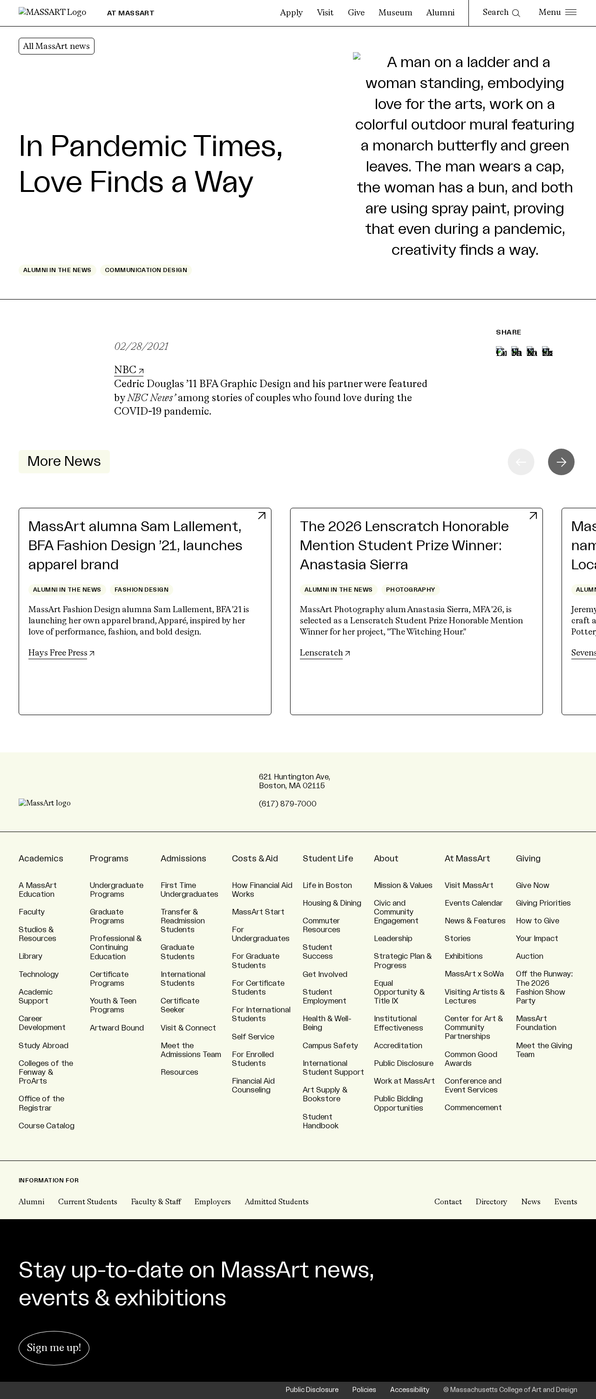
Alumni (440, 13)
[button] (561, 462)
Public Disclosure (403, 1063)
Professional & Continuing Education (116, 947)
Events (566, 1202)
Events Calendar (474, 903)
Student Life (328, 858)
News (531, 1202)
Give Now (532, 885)
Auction (529, 956)
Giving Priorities (543, 903)
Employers (213, 1202)
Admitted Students (277, 1202)
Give (356, 13)
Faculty (32, 912)
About (386, 858)
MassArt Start (258, 912)
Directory (492, 1202)
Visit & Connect (188, 1028)
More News (64, 462)
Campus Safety (331, 1046)
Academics (41, 858)
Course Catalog (46, 1126)
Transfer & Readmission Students (183, 921)
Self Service (253, 1037)
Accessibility (409, 1390)
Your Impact (537, 938)
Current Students (87, 1202)
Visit (325, 13)
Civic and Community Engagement (396, 912)
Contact (448, 1202)
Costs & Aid (255, 858)
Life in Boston (327, 885)
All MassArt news (56, 46)
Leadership (393, 938)
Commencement (473, 1108)
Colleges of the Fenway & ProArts (46, 1072)
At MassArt (467, 858)
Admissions (183, 858)
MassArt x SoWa (474, 974)
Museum (396, 13)
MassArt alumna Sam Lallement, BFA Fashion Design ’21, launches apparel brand (135, 546)
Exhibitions (464, 956)
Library (31, 956)
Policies (364, 1390)
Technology (39, 974)
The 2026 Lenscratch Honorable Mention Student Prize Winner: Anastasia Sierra (404, 546)
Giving (528, 858)
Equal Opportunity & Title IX (399, 992)
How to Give (537, 921)
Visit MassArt (469, 885)
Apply (291, 13)
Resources (179, 1072)
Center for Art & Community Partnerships (474, 1027)
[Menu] (557, 13)
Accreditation (398, 1046)
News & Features (475, 921)
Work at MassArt (404, 1081)
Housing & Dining (332, 903)
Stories (458, 938)
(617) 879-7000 (288, 804)
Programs (109, 858)
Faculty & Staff (156, 1202)
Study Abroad (43, 1046)
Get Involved (325, 974)
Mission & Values (403, 885)
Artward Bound (117, 1028)
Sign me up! (54, 1348)
